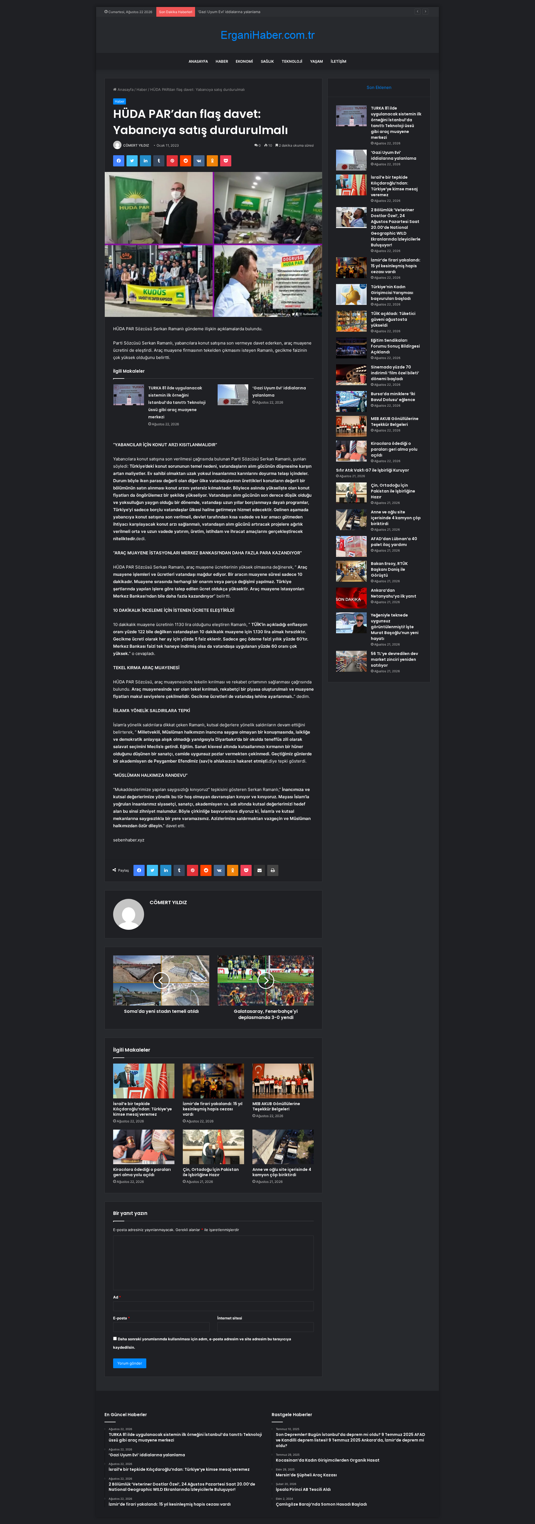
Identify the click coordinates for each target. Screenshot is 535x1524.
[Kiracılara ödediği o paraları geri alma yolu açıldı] (143, 1147)
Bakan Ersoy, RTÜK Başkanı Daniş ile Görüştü (389, 569)
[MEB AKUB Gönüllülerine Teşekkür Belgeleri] (283, 1081)
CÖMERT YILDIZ (136, 145)
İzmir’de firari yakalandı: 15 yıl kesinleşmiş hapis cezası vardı (212, 1109)
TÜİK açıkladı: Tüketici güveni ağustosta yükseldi (393, 319)
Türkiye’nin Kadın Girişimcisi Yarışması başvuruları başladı (392, 292)
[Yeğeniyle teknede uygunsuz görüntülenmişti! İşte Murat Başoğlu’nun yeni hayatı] (351, 622)
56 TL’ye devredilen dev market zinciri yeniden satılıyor (394, 659)
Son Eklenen (379, 87)
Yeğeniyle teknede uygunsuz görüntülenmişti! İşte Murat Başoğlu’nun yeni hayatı (395, 626)
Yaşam (316, 61)
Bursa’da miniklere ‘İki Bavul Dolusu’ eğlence (393, 396)
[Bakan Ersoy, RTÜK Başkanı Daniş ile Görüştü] (351, 571)
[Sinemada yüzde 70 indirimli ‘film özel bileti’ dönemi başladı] (351, 374)
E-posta (121, 1318)
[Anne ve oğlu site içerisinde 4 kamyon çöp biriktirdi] (283, 1147)
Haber (222, 61)
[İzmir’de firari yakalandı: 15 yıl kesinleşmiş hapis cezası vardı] (213, 1081)
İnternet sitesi (229, 1318)
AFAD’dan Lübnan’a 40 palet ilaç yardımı (394, 541)
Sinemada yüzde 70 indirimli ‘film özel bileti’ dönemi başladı (395, 373)
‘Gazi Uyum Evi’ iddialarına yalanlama (393, 155)
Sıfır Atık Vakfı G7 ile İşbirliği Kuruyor (372, 470)
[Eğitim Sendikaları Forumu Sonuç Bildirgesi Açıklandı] (351, 348)
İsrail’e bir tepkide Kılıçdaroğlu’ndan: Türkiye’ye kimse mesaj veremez (257, 11)
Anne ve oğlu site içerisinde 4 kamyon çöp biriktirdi (281, 1172)
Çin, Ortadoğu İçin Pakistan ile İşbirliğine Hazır (211, 1172)
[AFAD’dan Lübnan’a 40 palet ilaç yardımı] (351, 546)
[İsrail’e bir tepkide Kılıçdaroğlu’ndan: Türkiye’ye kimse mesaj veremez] (143, 1081)
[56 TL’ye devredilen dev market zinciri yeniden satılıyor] (351, 661)
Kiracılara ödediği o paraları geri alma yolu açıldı (142, 1172)
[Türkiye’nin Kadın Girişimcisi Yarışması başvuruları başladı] (351, 294)
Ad (117, 1297)
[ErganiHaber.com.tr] (267, 35)
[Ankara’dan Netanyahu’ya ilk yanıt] (351, 598)
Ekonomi (244, 61)
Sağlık (267, 61)
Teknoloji (292, 61)
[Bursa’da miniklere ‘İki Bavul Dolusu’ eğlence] (351, 401)
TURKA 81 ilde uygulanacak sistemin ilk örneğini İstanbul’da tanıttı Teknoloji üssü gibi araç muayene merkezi (177, 402)
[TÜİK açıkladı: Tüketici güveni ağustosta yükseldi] (351, 321)
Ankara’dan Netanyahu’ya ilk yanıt (393, 593)
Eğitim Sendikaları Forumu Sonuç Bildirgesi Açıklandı (395, 346)
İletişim (338, 61)
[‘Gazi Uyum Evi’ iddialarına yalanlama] (233, 394)
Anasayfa (198, 61)
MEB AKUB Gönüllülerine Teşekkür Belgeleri (276, 1106)
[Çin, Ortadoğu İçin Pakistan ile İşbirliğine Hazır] (213, 1147)
